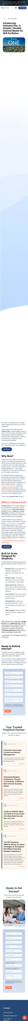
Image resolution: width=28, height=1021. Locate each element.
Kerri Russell (6, 635)
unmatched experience (12, 523)
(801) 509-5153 (8, 1012)
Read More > (22, 763)
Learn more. (22, 4)
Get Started (6, 449)
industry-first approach (8, 486)
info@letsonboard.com (10, 1015)
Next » (6, 871)
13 (4, 871)
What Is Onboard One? (14, 502)
